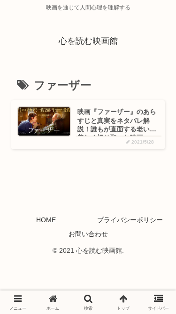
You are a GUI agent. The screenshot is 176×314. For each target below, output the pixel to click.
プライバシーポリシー (130, 220)
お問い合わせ (88, 234)
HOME (46, 220)
